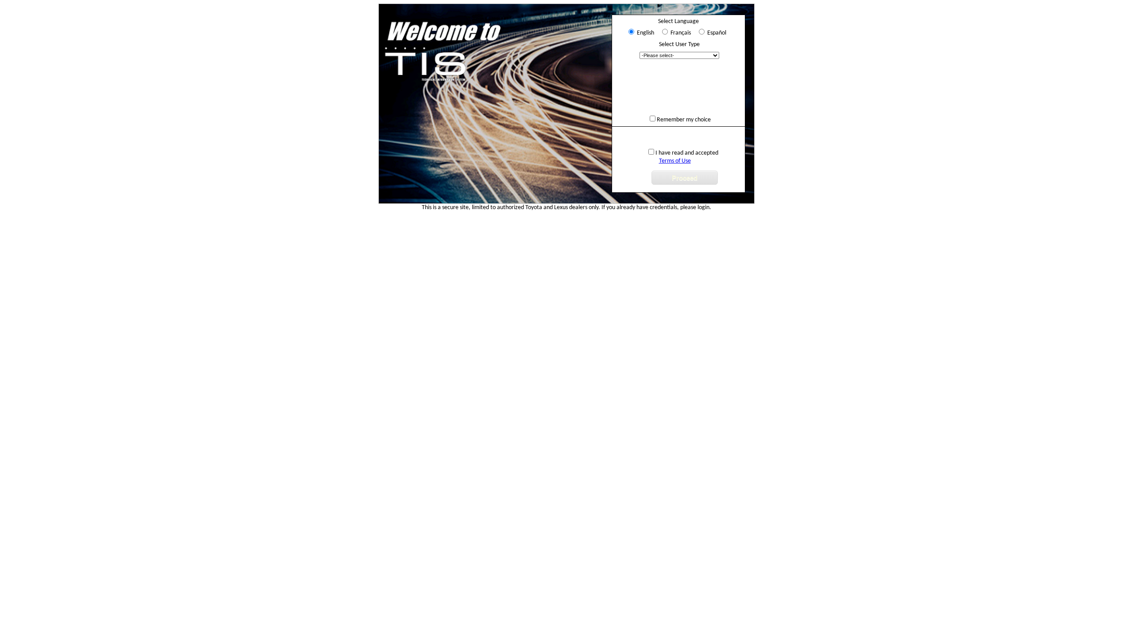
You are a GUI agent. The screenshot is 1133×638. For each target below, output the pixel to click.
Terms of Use (675, 161)
